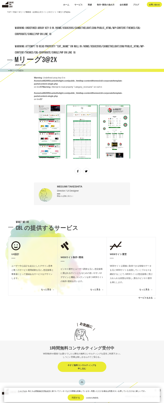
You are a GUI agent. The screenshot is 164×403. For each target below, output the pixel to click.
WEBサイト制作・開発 (85, 15)
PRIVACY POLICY (42, 391)
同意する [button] (76, 397)
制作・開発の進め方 (106, 4)
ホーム (66, 4)
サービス (78, 4)
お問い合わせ (154, 4)
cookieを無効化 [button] (92, 397)
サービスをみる (145, 297)
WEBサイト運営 (82, 19)
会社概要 (124, 4)
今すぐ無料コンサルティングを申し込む (82, 366)
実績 (90, 4)
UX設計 (79, 11)
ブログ (136, 4)
